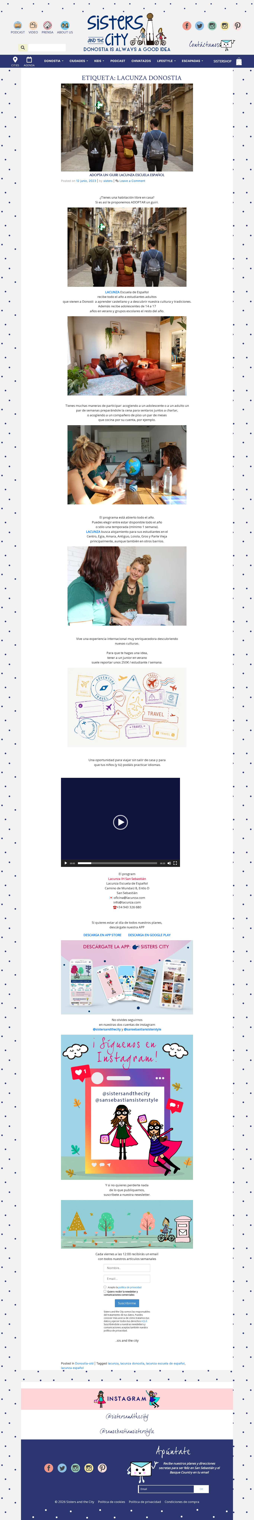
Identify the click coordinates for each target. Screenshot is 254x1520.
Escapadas (191, 61)
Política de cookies (111, 1502)
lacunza (113, 1363)
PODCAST (117, 61)
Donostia (52, 61)
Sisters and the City (80, 1502)
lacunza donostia (132, 1363)
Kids (98, 61)
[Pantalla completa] (175, 863)
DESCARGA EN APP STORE (102, 935)
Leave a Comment (132, 181)
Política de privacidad (145, 1502)
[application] (120, 822)
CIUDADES (78, 61)
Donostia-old (84, 1363)
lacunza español (72, 1368)
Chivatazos (141, 61)
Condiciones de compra (182, 1502)
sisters (107, 181)
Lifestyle (165, 61)
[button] (120, 822)
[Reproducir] (66, 863)
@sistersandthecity (107, 1029)
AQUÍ (144, 1321)
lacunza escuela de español (165, 1363)
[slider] (117, 863)
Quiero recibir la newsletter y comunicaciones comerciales (121, 1293)
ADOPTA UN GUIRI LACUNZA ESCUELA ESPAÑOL (127, 175)
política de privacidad (130, 1287)
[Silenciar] (169, 863)
